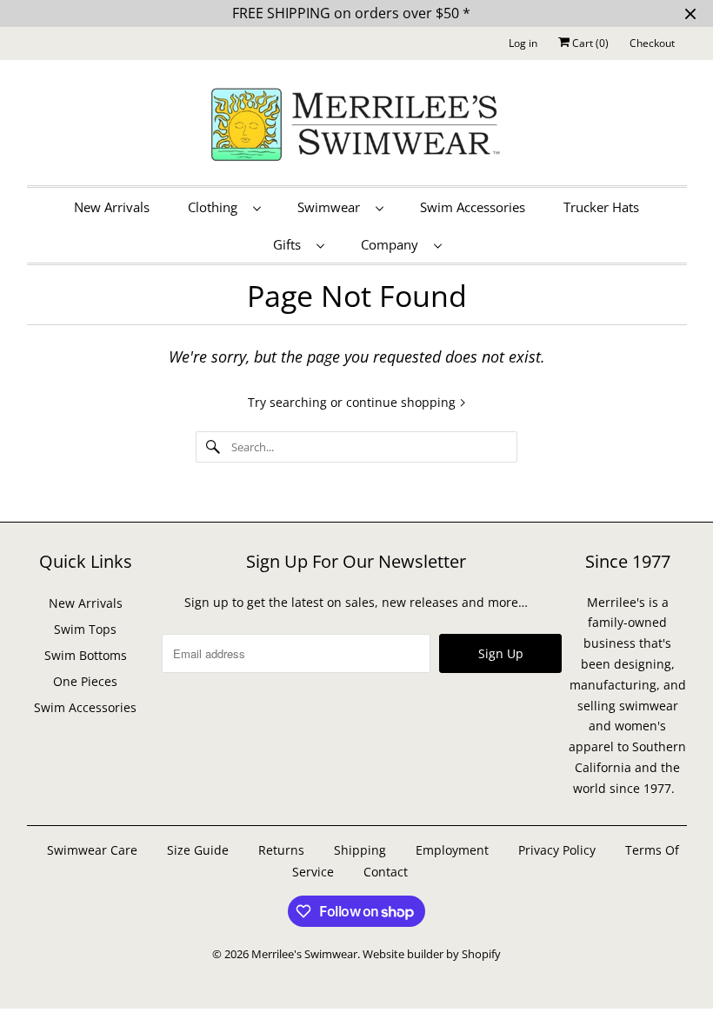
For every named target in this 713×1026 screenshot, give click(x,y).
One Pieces (85, 681)
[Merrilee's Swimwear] (357, 127)
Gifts (290, 244)
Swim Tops (85, 629)
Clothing (216, 207)
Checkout (652, 43)
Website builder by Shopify (432, 954)
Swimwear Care (94, 850)
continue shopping (402, 402)
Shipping (360, 850)
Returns (281, 850)
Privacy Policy (557, 850)
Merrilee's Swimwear (304, 954)
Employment (452, 850)
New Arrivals (112, 207)
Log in (523, 43)
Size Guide (198, 850)
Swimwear (332, 207)
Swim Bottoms (85, 655)
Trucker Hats (601, 207)
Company (393, 244)
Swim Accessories (472, 207)
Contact (385, 871)
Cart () (589, 43)
